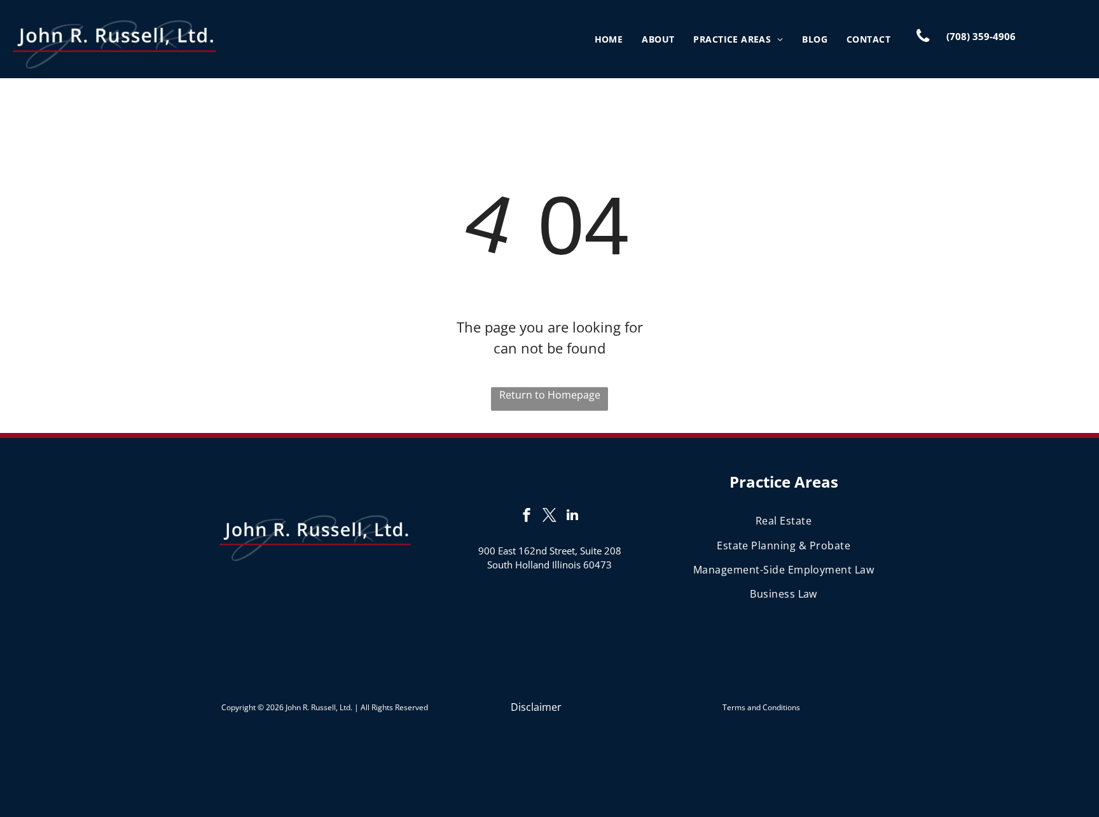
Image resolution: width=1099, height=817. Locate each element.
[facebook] (526, 516)
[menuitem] (609, 39)
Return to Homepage (549, 395)
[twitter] (549, 516)
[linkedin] (572, 516)
